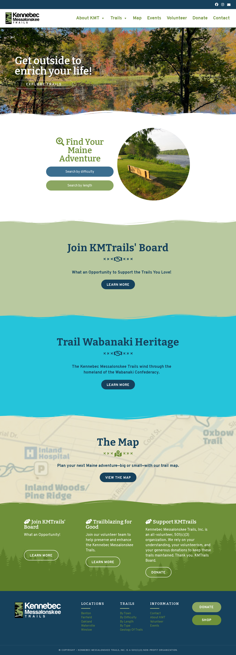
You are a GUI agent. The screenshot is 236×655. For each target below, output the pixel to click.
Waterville (88, 626)
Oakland (86, 622)
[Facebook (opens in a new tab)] (217, 5)
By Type (125, 626)
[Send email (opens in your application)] (228, 5)
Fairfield (86, 617)
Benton (86, 613)
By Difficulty (128, 617)
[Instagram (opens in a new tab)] (223, 5)
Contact (221, 18)
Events (154, 18)
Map (137, 18)
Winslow (86, 630)
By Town (125, 613)
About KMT (87, 18)
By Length (126, 622)
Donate (200, 18)
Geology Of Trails (131, 630)
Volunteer (177, 18)
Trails (116, 18)
